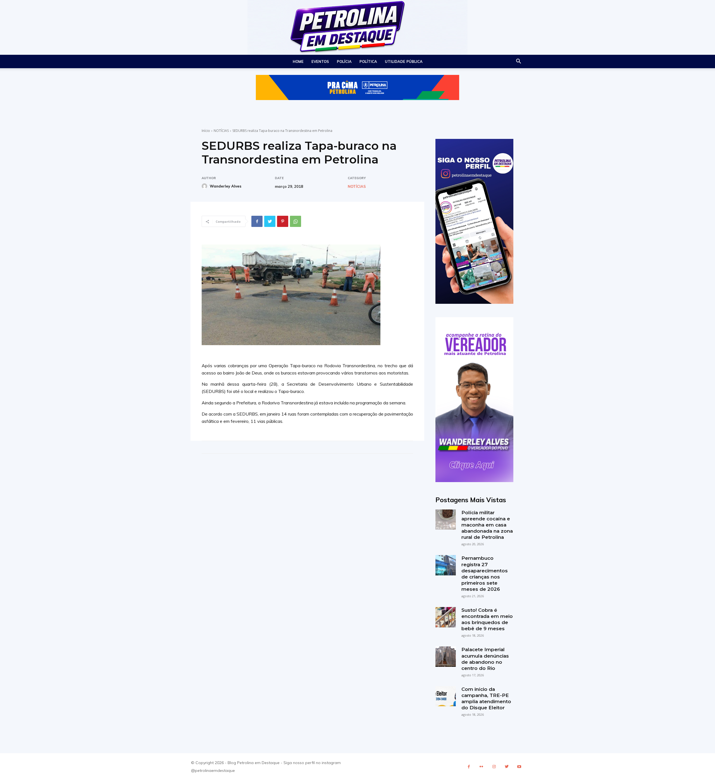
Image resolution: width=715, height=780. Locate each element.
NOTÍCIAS (221, 130)
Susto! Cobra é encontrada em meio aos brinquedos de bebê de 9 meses (487, 619)
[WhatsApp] (295, 221)
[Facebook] (257, 221)
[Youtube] (519, 767)
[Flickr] (481, 767)
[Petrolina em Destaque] (357, 27)
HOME (298, 61)
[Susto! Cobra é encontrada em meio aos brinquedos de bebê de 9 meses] (445, 617)
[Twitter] (269, 221)
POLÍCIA (344, 61)
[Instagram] (494, 767)
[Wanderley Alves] (205, 186)
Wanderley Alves (225, 186)
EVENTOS (320, 61)
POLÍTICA (368, 61)
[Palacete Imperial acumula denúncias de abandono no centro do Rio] (445, 656)
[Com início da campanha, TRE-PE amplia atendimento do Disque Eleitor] (445, 696)
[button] (518, 62)
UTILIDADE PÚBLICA (404, 61)
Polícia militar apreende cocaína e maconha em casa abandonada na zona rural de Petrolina (487, 525)
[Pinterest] (282, 221)
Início (206, 130)
